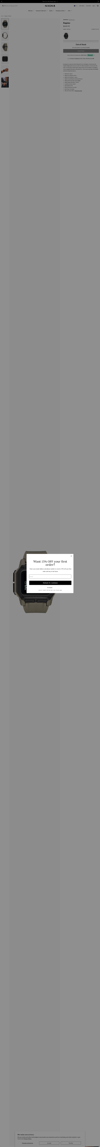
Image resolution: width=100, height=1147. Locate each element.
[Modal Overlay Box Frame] (50, 573)
